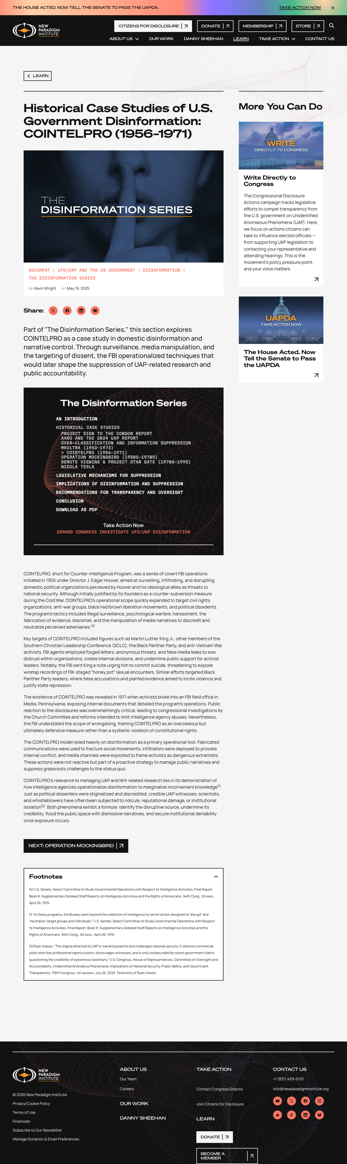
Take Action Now (123, 525)
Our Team (128, 1079)
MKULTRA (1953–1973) (87, 447)
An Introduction (77, 418)
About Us (121, 39)
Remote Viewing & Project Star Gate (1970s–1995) (126, 462)
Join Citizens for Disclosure (220, 1104)
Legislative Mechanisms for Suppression (108, 475)
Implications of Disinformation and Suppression (119, 483)
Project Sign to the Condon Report (106, 433)
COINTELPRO (37, 574)
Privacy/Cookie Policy (31, 1103)
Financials (21, 1121)
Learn (241, 39)
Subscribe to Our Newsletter (37, 1130)
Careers (127, 1089)
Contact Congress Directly (219, 1089)
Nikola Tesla (77, 466)
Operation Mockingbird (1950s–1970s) (109, 457)
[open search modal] (331, 26)
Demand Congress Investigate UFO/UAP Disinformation (123, 532)
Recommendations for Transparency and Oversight (119, 492)
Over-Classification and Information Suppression (126, 443)
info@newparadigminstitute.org (301, 1089)
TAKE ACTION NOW (300, 8)
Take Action (274, 39)
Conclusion (70, 501)
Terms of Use (24, 1112)
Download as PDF (77, 509)
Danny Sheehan (203, 39)
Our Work (161, 39)
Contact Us (320, 39)
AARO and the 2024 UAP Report (100, 438)
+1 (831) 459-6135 (288, 1079)
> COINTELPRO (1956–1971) (94, 452)
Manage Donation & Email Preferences (46, 1139)
